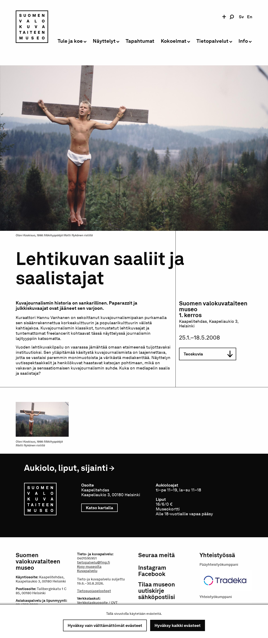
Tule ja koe (70, 41)
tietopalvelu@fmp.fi (93, 562)
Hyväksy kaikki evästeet (178, 625)
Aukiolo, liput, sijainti (66, 468)
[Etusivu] (32, 27)
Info (243, 41)
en (249, 16)
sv (241, 16)
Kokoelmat (173, 41)
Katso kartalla (102, 507)
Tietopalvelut (212, 41)
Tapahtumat (140, 41)
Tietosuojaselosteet (94, 591)
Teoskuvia (193, 353)
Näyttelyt (104, 41)
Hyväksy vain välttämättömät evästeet (105, 625)
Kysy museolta (89, 566)
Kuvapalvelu (87, 571)
